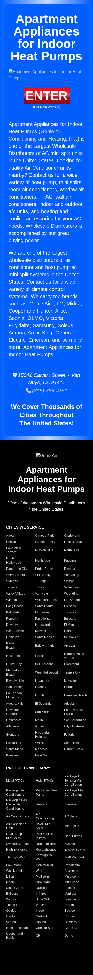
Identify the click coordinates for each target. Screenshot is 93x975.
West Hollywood (46, 672)
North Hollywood (13, 560)
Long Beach (14, 606)
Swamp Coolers (17, 844)
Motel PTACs (15, 780)
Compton (12, 637)
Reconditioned (46, 849)
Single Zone (14, 888)
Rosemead (14, 656)
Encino (11, 542)
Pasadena (42, 618)
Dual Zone (43, 882)
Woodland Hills (46, 600)
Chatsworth (72, 535)
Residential (73, 865)
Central (11, 916)
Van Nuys (42, 593)
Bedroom (71, 911)
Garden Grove (74, 749)
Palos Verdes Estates (73, 712)
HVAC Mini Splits (43, 826)
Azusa (39, 726)
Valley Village (15, 593)
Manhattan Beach (13, 672)
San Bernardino (75, 720)
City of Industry (74, 726)
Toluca (39, 587)
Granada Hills (45, 542)
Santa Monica (45, 637)
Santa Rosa (72, 743)
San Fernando (16, 687)
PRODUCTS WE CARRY (28, 768)
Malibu (40, 720)
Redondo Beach (12, 645)
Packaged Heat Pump (47, 792)
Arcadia (69, 645)
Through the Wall (44, 857)
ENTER (47, 95)
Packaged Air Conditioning (74, 792)
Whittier (40, 743)
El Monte (70, 625)
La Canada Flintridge (14, 695)
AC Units (71, 816)
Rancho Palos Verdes (74, 656)
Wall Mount (14, 871)
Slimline (70, 899)
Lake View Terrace (13, 550)
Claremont (71, 664)
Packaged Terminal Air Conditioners (74, 781)
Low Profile (14, 865)
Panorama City (16, 569)
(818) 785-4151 (49, 391)
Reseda (69, 569)
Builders (12, 893)
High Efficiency (16, 849)
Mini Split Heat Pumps (46, 836)
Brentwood (13, 755)
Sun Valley (71, 575)
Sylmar (69, 581)
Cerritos (40, 656)
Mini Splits (72, 826)
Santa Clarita (44, 606)
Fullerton (70, 734)
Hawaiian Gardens (13, 712)
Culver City (14, 664)
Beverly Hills (15, 681)
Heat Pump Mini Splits (14, 836)
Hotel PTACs (45, 780)
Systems (70, 844)
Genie (69, 935)
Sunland (12, 581)
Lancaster (42, 612)
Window (12, 899)
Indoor (40, 911)
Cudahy (40, 687)
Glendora (12, 734)
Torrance (70, 612)
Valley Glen (72, 587)
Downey (12, 625)
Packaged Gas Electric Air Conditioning (16, 804)
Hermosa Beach (75, 695)
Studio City (42, 575)
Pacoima (70, 560)
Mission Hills (44, 550)
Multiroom (72, 876)
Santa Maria (14, 749)
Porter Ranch (44, 569)
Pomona (12, 618)
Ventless (70, 893)
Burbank (70, 618)
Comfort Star (44, 928)
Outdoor (12, 911)
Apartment (72, 871)
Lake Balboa (73, 542)
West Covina (15, 631)
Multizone (43, 876)
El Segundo (43, 703)
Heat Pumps (73, 836)
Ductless (42, 888)
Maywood (71, 681)
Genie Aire (72, 928)
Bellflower (71, 637)
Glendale (70, 606)
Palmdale (13, 612)
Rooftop (70, 916)
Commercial (44, 865)
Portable (70, 905)
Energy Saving (75, 849)
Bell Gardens (44, 664)
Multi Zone (72, 882)
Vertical (41, 905)
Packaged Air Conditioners (15, 792)
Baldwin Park (44, 645)
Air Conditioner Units (16, 826)
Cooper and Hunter (14, 935)
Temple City (72, 672)
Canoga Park (44, 535)
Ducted (41, 922)
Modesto (41, 749)
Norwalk (41, 631)
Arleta (10, 535)
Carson (69, 631)
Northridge (42, 560)
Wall (39, 871)
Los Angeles (72, 600)
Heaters (41, 804)
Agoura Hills (15, 703)
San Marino (43, 712)
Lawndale (42, 681)
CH (38, 935)
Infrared (41, 893)
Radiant (41, 916)
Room (10, 882)
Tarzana (12, 587)
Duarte (69, 687)
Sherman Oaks (16, 575)
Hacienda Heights (42, 735)
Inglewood (42, 625)
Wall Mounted (74, 857)
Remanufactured (18, 928)
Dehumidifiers (46, 844)
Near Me (41, 755)
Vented (11, 922)
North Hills (71, 550)
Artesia (69, 703)
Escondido (13, 743)
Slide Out (42, 899)
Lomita (40, 695)
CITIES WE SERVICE (25, 527)
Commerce (14, 720)
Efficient (11, 876)
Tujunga (41, 581)
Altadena (12, 726)
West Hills (71, 593)
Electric (70, 888)
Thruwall (12, 905)
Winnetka (12, 600)
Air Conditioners (17, 816)
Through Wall (15, 857)
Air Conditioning (45, 816)
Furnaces (71, 804)
